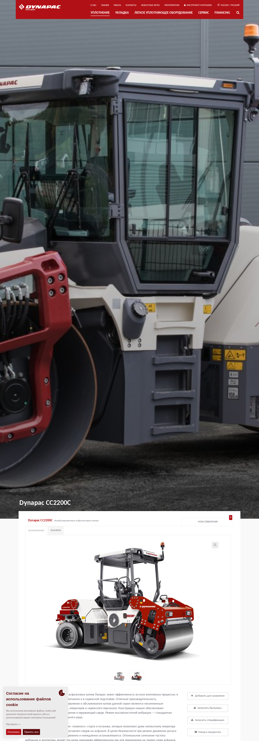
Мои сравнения (215, 520)
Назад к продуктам (209, 732)
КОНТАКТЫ (131, 5)
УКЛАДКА (122, 13)
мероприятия (171, 5)
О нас (93, 5)
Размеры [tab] (56, 530)
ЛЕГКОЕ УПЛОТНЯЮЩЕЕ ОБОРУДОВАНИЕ (163, 13)
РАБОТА (117, 5)
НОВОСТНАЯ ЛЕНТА (150, 5)
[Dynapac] (42, 7)
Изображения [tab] (36, 530)
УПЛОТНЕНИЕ (100, 13)
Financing (222, 13)
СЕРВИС (203, 13)
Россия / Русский (229, 5)
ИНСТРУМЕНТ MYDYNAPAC (199, 5)
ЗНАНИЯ (105, 5)
